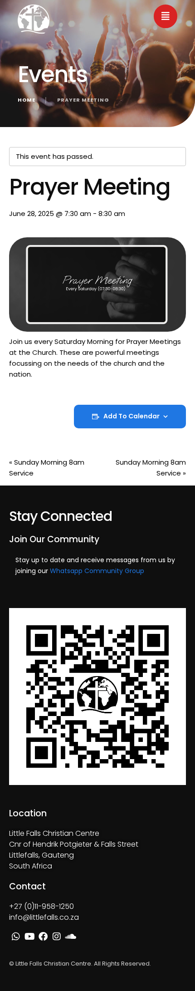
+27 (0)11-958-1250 (41, 906)
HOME (26, 99)
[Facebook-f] (43, 936)
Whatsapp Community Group (97, 570)
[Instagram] (56, 936)
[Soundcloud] (70, 936)
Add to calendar (131, 416)
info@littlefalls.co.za (44, 917)
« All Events (27, 132)
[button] (165, 16)
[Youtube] (29, 936)
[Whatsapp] (15, 936)
